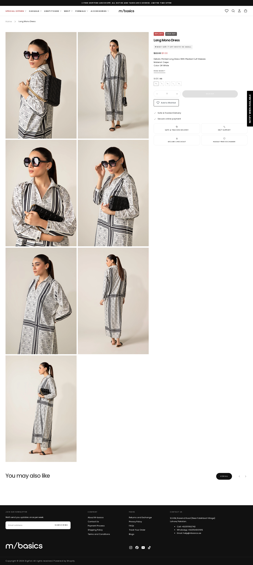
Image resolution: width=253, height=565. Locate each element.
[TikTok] (149, 547)
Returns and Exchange (140, 517)
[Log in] (239, 10)
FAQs (131, 525)
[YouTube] (143, 547)
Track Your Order (137, 529)
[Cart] (245, 10)
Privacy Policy (135, 521)
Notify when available (250, 108)
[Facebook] (137, 547)
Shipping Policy (95, 529)
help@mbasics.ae (192, 533)
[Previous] (239, 476)
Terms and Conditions (99, 534)
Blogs (131, 534)
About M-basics (96, 517)
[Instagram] (131, 547)
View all (224, 476)
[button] (233, 10)
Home (9, 21)
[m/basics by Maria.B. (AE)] (24, 545)
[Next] (245, 476)
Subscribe (61, 525)
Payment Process (96, 525)
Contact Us (93, 521)
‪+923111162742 (189, 526)
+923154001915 (195, 529)
